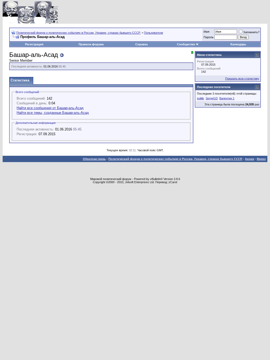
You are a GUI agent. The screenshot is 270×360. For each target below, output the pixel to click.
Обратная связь (94, 158)
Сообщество (186, 44)
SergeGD (212, 98)
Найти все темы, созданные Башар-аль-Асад (53, 113)
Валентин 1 (226, 98)
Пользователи (153, 32)
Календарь (238, 44)
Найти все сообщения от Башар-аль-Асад (50, 108)
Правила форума (91, 44)
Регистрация (34, 44)
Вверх (261, 158)
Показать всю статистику (242, 78)
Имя (206, 31)
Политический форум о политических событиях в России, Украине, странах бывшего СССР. (78, 32)
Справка (141, 44)
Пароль (209, 37)
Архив (249, 158)
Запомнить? (251, 32)
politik (200, 98)
